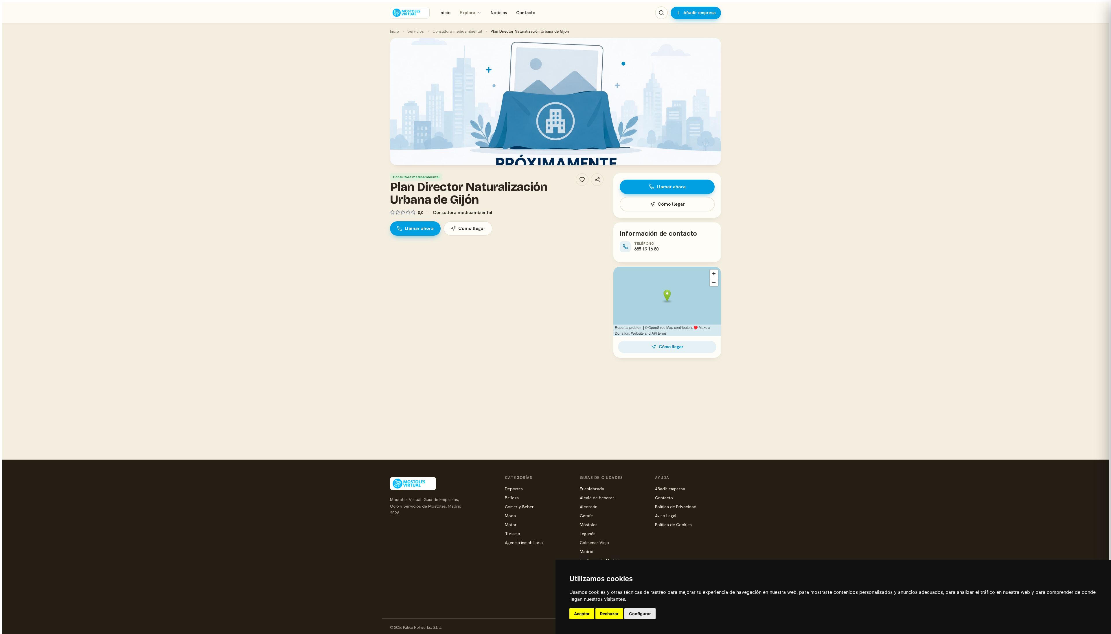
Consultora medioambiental (457, 31)
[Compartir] (597, 179)
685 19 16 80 (646, 249)
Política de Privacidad (675, 506)
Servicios (416, 31)
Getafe (586, 515)
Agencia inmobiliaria (524, 542)
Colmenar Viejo (594, 542)
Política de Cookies (673, 524)
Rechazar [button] (609, 613)
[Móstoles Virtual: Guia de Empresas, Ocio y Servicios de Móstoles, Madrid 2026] (410, 13)
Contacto (525, 13)
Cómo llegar (471, 228)
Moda (510, 515)
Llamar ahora (419, 228)
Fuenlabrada (592, 488)
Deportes (514, 488)
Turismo (512, 533)
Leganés (587, 533)
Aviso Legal (665, 515)
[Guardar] (582, 179)
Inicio (444, 13)
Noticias (499, 13)
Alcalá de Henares (597, 497)
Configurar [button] (640, 613)
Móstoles (588, 524)
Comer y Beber (519, 506)
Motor (511, 524)
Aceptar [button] (582, 613)
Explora (467, 13)
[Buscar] (661, 12)
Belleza (512, 497)
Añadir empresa (699, 13)
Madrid (586, 551)
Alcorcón (588, 506)
